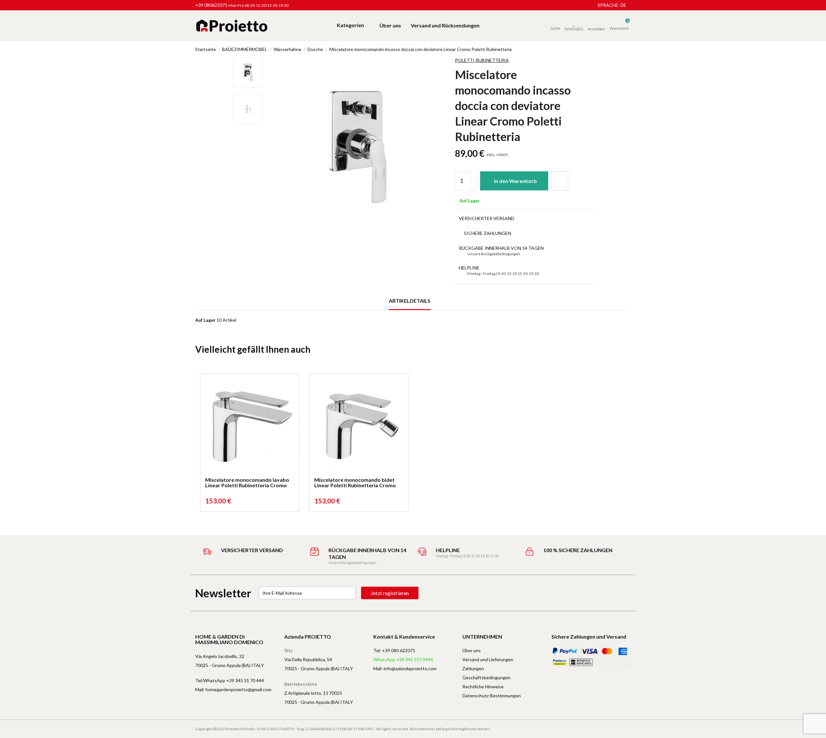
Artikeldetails (409, 301)
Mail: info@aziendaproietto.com (405, 668)
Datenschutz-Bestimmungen (491, 695)
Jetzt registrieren (390, 593)
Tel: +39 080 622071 (394, 650)
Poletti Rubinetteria (482, 60)
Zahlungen (473, 668)
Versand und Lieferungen (487, 659)
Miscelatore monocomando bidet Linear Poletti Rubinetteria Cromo (355, 483)
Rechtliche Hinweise (483, 686)
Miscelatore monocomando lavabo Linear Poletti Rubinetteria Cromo (247, 483)
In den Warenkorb (515, 181)
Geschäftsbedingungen (486, 677)
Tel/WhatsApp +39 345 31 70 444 (229, 680)
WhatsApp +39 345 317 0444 (403, 659)
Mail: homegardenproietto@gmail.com (233, 689)
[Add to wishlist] (559, 180)
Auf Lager (205, 320)
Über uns (471, 650)
